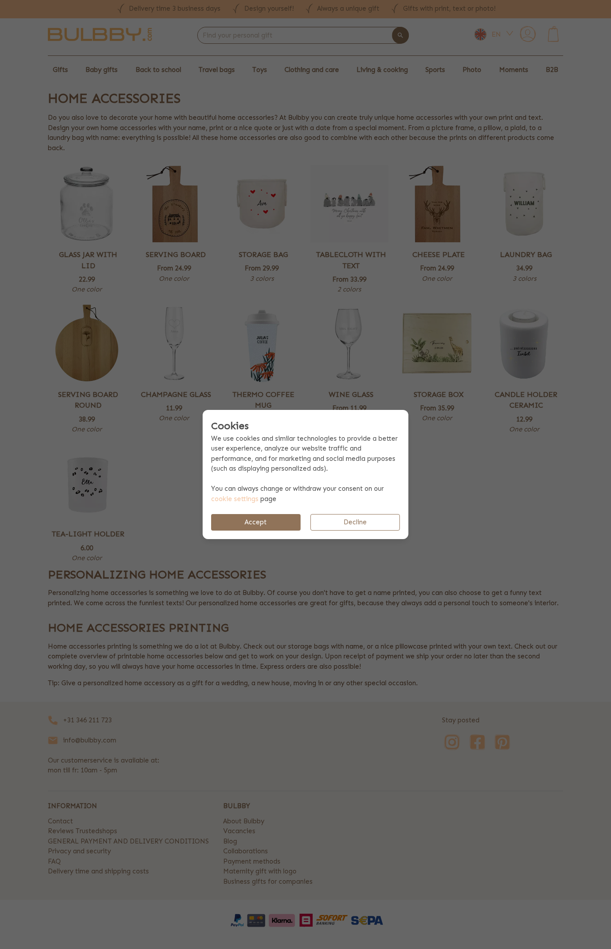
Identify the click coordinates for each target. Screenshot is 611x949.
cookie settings (235, 499)
